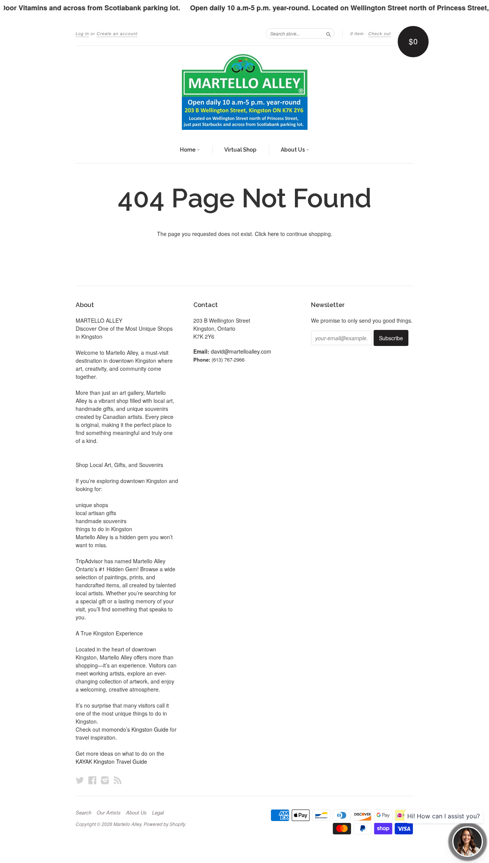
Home (188, 150)
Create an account (117, 33)
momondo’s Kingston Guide (135, 729)
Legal (158, 812)
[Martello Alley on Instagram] (105, 780)
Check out (379, 33)
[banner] (244, 91)
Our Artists (109, 812)
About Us (293, 150)
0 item (357, 33)
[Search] (328, 33)
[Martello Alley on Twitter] (80, 780)
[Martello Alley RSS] (117, 780)
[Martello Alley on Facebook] (92, 780)
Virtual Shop (240, 150)
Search (83, 812)
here (273, 234)
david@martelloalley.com (241, 351)
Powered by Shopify (164, 824)
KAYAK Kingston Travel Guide (111, 761)
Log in (82, 33)
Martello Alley (127, 824)
